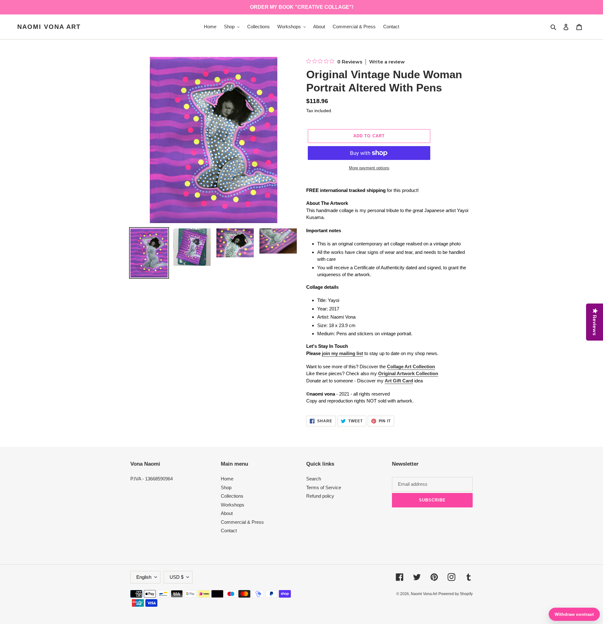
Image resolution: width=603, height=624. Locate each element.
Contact (229, 530)
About (227, 513)
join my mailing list (342, 353)
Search (313, 478)
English (143, 577)
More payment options (369, 168)
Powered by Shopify (455, 594)
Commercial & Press (242, 522)
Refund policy (320, 496)
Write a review (387, 62)
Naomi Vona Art (49, 26)
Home (227, 478)
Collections (232, 496)
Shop (226, 487)
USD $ (176, 577)
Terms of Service (323, 487)
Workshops (232, 504)
